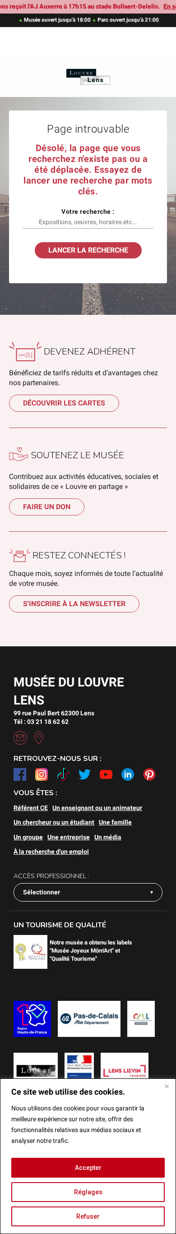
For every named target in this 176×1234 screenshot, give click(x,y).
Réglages (88, 1192)
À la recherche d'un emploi (51, 851)
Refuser (88, 1216)
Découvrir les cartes (64, 403)
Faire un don (46, 506)
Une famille (115, 822)
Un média (107, 837)
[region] (88, 1156)
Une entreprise (68, 837)
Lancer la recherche (88, 250)
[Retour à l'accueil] (88, 77)
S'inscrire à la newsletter (74, 603)
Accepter (88, 1167)
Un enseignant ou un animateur (97, 807)
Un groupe (28, 837)
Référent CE (31, 807)
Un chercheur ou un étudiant (54, 822)
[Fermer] (166, 1086)
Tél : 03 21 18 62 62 (41, 721)
